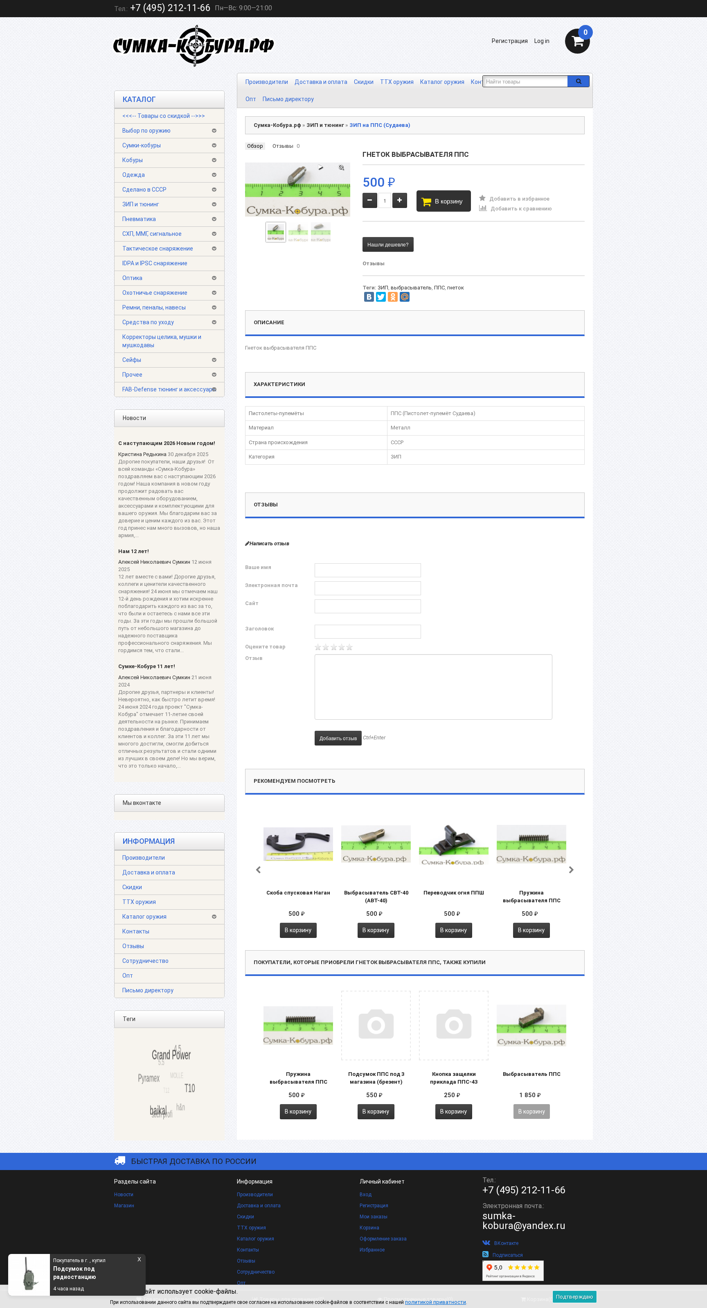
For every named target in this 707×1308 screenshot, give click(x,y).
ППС (439, 288)
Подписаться (508, 1255)
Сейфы (131, 360)
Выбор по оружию (146, 130)
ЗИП (383, 288)
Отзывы (133, 946)
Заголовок (259, 629)
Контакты (135, 931)
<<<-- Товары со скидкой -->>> (163, 116)
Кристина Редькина (142, 454)
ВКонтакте (506, 1243)
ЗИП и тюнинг (140, 204)
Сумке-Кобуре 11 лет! (146, 666)
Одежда (133, 175)
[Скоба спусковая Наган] (298, 844)
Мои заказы (373, 1217)
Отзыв (254, 658)
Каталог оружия (442, 82)
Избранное (372, 1250)
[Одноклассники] (393, 297)
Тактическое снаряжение (157, 248)
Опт (250, 99)
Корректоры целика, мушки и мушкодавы (161, 341)
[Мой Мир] (405, 297)
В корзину (449, 201)
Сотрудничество (145, 961)
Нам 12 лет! (133, 551)
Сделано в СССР (144, 189)
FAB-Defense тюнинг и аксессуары (169, 389)
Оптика (132, 278)
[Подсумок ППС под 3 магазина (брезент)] (376, 1025)
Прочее (132, 374)
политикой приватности (435, 1302)
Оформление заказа (383, 1239)
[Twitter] (381, 297)
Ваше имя (258, 567)
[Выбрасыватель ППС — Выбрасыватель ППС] (531, 1025)
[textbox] (525, 81)
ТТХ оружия (397, 82)
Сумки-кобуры (141, 145)
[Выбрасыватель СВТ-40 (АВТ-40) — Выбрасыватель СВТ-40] (376, 844)
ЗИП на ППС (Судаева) (379, 125)
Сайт (252, 603)
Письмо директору (288, 99)
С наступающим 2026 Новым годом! (166, 443)
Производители (266, 82)
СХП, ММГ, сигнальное (152, 233)
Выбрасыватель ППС (532, 1074)
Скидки (364, 82)
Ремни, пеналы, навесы (154, 307)
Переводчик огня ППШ (453, 893)
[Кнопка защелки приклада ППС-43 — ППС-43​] (454, 1025)
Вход (366, 1194)
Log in (541, 41)
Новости (123, 1194)
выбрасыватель (411, 288)
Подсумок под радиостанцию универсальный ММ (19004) (91, 1273)
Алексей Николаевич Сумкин (154, 562)
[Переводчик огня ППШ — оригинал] (454, 844)
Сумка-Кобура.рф (277, 125)
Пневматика (139, 219)
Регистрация (510, 41)
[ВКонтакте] (369, 297)
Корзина (369, 1228)
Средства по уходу (148, 322)
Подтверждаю (574, 1297)
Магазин (124, 1206)
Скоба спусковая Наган (298, 893)
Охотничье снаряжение (154, 292)
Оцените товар (265, 647)
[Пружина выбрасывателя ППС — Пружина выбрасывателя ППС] (531, 844)
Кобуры (132, 160)
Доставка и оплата (321, 82)
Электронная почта (271, 585)
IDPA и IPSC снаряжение (154, 263)
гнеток (455, 288)
